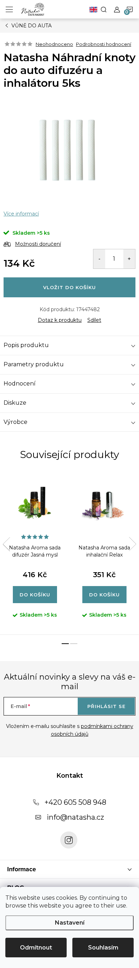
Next (132, 544)
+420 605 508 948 (75, 802)
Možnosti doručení (38, 244)
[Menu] (9, 9)
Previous (6, 544)
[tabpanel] (35, 553)
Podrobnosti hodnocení (103, 44)
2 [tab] (73, 643)
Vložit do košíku (69, 287)
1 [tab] (65, 643)
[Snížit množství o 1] (99, 258)
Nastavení (69, 922)
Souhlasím (103, 947)
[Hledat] (103, 9)
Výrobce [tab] (15, 422)
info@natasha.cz (75, 817)
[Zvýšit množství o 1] (129, 258)
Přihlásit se (106, 706)
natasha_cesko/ (68, 840)
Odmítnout (36, 947)
